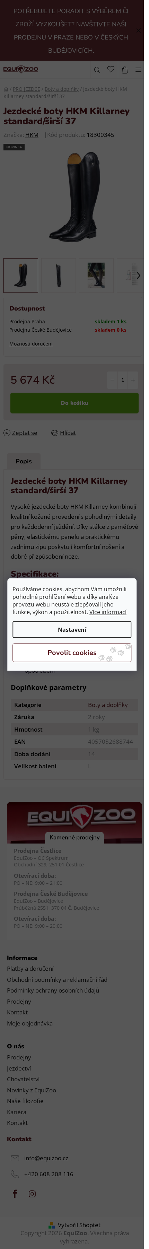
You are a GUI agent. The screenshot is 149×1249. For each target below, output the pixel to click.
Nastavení (72, 630)
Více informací (107, 612)
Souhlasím (72, 653)
